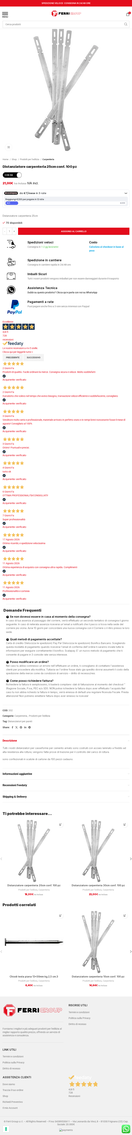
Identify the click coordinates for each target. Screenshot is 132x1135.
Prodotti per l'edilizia (30, 159)
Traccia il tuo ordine (13, 1090)
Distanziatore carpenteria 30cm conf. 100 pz (98, 885)
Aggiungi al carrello (73, 231)
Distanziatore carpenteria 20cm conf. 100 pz (33, 885)
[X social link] (16, 727)
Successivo (33, 357)
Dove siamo (9, 1084)
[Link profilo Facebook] (12, 727)
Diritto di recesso (11, 1068)
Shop (14, 159)
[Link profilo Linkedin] (25, 727)
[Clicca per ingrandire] (8, 147)
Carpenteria (48, 159)
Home (6, 159)
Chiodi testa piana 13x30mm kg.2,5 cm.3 (34, 976)
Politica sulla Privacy (13, 1062)
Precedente (12, 357)
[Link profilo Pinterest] (21, 727)
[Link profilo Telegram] (29, 727)
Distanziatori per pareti (20, 721)
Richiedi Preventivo (13, 1102)
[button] (60, 824)
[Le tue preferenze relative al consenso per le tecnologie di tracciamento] (6, 1129)
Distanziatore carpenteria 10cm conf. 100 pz (98, 976)
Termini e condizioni (13, 1056)
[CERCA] (125, 24)
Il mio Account (10, 1108)
